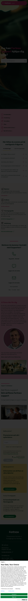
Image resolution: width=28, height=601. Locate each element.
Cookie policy (11, 591)
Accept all (14, 594)
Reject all (14, 597)
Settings (2, 591)
